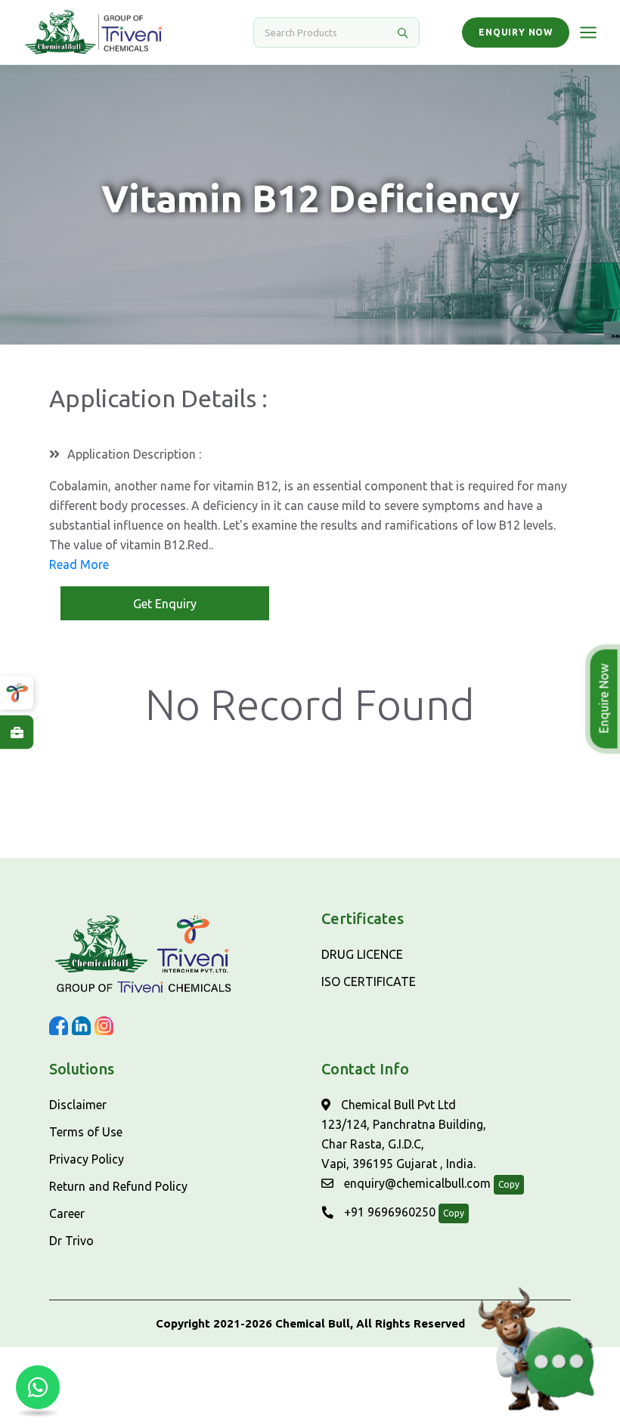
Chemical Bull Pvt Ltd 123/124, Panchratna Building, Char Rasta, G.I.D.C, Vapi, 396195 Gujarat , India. (403, 1134)
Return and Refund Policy (118, 1186)
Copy (508, 1184)
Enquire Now (605, 699)
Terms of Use (85, 1132)
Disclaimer (78, 1104)
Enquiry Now (516, 32)
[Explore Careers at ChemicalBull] (16, 732)
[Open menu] (588, 32)
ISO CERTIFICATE (368, 981)
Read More (79, 564)
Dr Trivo (71, 1240)
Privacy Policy (86, 1159)
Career (67, 1213)
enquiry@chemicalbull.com (416, 1183)
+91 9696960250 (388, 1212)
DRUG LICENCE (362, 954)
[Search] (402, 32)
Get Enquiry (165, 603)
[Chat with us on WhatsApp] (37, 1387)
